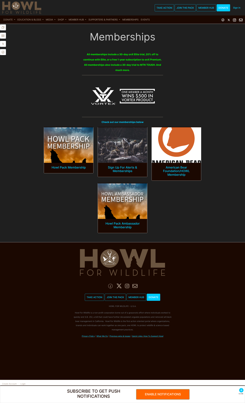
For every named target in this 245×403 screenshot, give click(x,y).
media (50, 19)
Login (23, 384)
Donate (223, 7)
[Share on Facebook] (3, 52)
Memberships (130, 19)
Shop (61, 19)
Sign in (236, 7)
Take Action (164, 7)
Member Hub (206, 7)
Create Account (9, 384)
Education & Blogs (29, 19)
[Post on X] (3, 44)
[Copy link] (3, 27)
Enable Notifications (163, 394)
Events (145, 19)
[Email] (3, 36)
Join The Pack (185, 7)
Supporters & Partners (103, 19)
